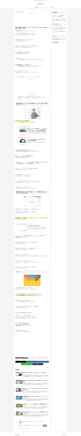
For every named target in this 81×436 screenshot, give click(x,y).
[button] (37, 364)
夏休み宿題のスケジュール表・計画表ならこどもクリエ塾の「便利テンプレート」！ (31, 96)
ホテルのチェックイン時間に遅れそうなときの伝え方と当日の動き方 (59, 16)
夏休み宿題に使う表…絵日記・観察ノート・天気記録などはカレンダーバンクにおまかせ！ (32, 97)
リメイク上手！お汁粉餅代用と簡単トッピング (59, 32)
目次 (31, 94)
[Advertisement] (32, 20)
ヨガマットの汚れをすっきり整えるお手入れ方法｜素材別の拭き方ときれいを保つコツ (59, 20)
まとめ (20, 99)
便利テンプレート (25, 59)
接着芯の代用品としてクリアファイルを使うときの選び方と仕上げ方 (59, 25)
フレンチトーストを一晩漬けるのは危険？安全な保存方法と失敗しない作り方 (59, 28)
